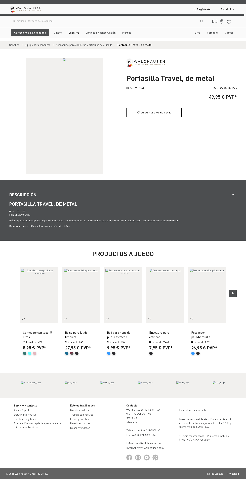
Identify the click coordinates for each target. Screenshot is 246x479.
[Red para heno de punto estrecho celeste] (123, 295)
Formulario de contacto (193, 410)
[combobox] (104, 21)
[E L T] (71, 385)
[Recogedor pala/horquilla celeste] (207, 295)
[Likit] (219, 385)
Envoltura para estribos (159, 334)
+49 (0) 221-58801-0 (149, 430)
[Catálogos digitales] (215, 21)
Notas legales (215, 473)
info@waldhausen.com (148, 443)
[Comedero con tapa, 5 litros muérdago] (39, 295)
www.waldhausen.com (150, 447)
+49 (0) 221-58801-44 (144, 435)
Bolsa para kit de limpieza (76, 334)
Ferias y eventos (79, 419)
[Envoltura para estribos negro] (165, 295)
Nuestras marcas (80, 423)
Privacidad (233, 473)
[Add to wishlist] (23, 319)
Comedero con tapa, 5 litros (37, 334)
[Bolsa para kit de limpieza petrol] (81, 295)
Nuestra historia (80, 410)
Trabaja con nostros (81, 414)
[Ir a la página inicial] (25, 9)
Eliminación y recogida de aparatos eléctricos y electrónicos (37, 425)
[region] (64, 116)
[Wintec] (145, 385)
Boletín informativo (25, 414)
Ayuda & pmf (21, 410)
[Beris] (182, 385)
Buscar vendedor (80, 427)
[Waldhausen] (145, 62)
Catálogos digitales (25, 419)
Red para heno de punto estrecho (118, 334)
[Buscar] (202, 21)
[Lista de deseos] (229, 21)
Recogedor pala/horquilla (200, 334)
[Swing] (107, 385)
